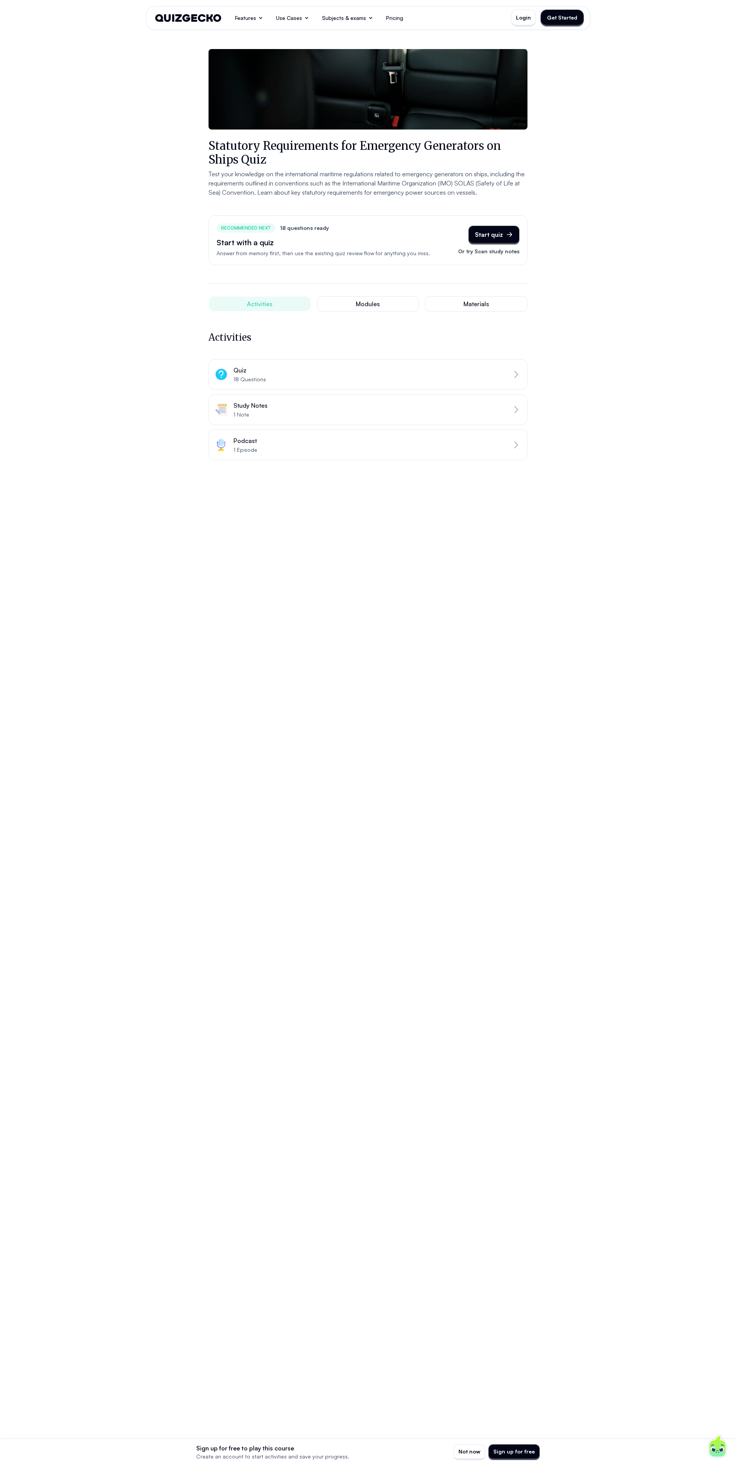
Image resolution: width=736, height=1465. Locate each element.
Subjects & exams (344, 18)
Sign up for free (514, 1451)
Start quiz (489, 234)
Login (523, 17)
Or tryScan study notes (488, 251)
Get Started (562, 17)
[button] (368, 374)
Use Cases (289, 18)
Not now (469, 1451)
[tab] (260, 304)
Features (245, 18)
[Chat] (717, 1446)
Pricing (394, 18)
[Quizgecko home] (188, 18)
